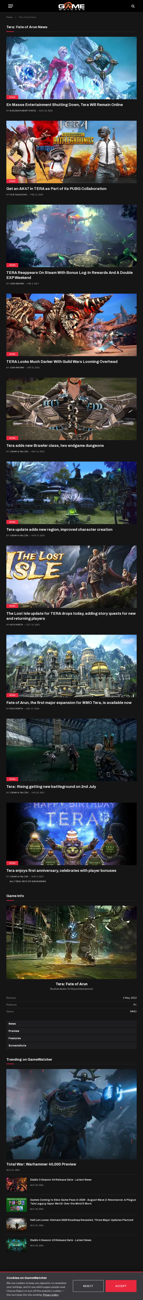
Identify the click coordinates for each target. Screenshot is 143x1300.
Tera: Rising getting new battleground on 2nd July (51, 787)
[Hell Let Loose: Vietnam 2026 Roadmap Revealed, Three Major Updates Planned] (16, 1225)
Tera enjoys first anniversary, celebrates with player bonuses (61, 870)
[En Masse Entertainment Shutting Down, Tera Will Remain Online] (71, 68)
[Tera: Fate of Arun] (71, 942)
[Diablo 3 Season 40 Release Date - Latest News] (16, 1185)
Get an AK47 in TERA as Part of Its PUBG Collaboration (56, 189)
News (12, 97)
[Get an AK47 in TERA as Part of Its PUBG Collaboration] (71, 152)
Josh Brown (17, 283)
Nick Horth (16, 624)
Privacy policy (51, 1294)
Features (15, 1038)
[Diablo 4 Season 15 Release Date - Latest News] (16, 1245)
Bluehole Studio (58, 989)
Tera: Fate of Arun (72, 984)
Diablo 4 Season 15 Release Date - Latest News (60, 1240)
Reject (88, 1286)
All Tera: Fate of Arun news (28, 881)
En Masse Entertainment (80, 989)
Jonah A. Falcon (19, 451)
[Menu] (10, 6)
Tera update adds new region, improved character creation (59, 529)
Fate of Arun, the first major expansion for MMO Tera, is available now (69, 703)
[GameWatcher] (71, 6)
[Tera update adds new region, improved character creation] (71, 493)
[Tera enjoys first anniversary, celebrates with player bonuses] (71, 834)
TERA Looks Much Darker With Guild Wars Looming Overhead (61, 362)
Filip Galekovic (18, 194)
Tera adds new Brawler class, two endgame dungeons (55, 445)
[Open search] (133, 6)
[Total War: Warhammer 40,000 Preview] (71, 1114)
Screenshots (17, 1045)
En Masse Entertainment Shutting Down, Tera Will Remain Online (64, 105)
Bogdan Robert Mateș (23, 110)
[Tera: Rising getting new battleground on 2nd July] (71, 750)
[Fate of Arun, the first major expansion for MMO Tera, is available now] (71, 666)
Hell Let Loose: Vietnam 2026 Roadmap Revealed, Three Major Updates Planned (81, 1220)
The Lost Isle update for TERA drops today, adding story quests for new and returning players (71, 616)
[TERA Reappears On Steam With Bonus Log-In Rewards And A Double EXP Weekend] (71, 236)
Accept (121, 1286)
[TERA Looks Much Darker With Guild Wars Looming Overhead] (71, 325)
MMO (133, 1011)
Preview (14, 1031)
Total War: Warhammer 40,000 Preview (41, 1164)
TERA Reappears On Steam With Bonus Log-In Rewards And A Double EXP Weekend (69, 275)
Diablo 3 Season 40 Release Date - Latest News (61, 1179)
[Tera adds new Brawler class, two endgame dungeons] (71, 409)
